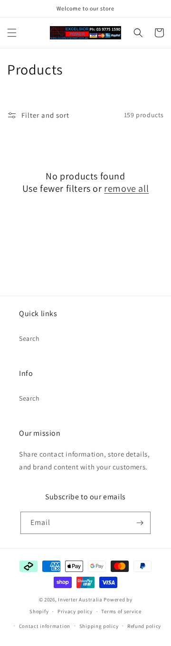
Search (29, 338)
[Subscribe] (139, 523)
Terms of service (121, 611)
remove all (126, 188)
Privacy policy (75, 611)
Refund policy (144, 626)
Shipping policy (99, 626)
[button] (11, 32)
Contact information (44, 626)
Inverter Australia (80, 599)
